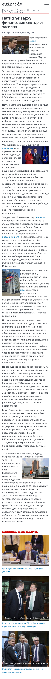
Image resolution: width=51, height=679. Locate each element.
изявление (7, 148)
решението (41, 217)
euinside (12, 4)
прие (23, 289)
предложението (10, 236)
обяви (32, 40)
